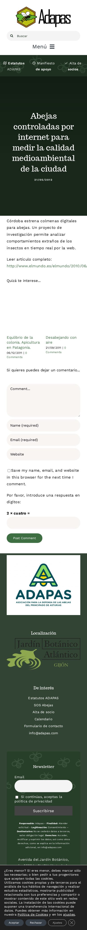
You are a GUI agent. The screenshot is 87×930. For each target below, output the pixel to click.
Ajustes (57, 922)
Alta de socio (43, 712)
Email (19, 777)
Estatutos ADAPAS (43, 698)
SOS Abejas (43, 705)
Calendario (43, 719)
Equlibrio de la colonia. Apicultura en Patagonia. (23, 342)
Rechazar (36, 922)
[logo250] (43, 8)
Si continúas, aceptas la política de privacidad (38, 799)
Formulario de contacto (43, 726)
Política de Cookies (33, 914)
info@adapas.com (43, 733)
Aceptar (14, 922)
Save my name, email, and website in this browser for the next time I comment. (43, 477)
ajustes (69, 914)
